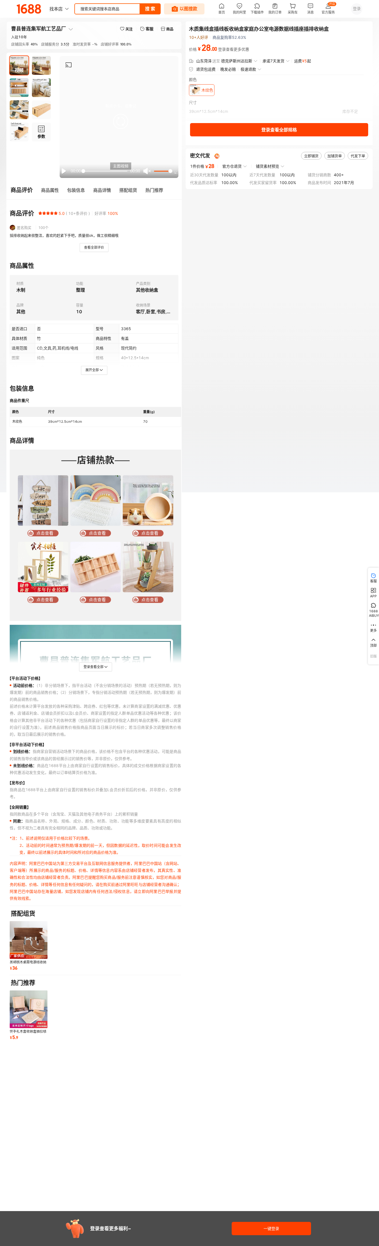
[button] (120, 121)
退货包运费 (206, 69)
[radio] (40, 213)
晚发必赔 (228, 69)
